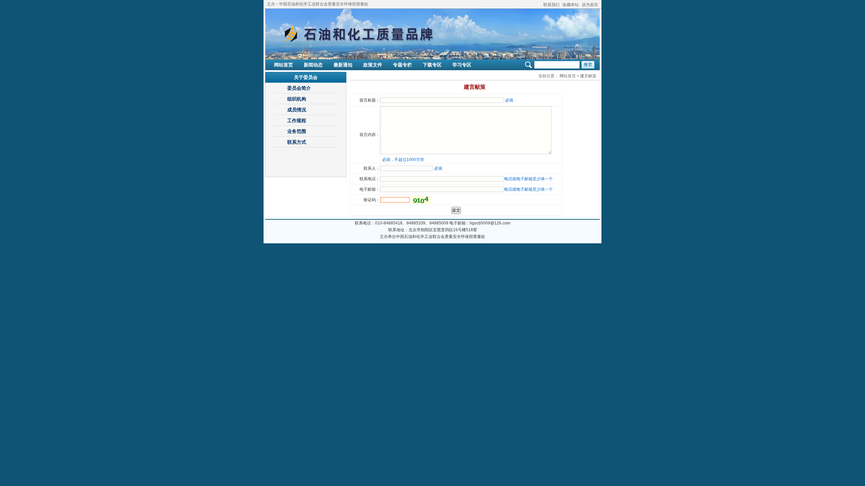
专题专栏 (402, 65)
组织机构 (296, 99)
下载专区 (432, 65)
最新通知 (342, 65)
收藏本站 (571, 4)
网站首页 (283, 65)
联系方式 (296, 142)
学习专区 (461, 65)
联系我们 (551, 4)
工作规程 (296, 120)
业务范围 (296, 131)
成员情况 (296, 109)
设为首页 (590, 4)
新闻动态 (313, 65)
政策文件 (372, 65)
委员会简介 (299, 88)
